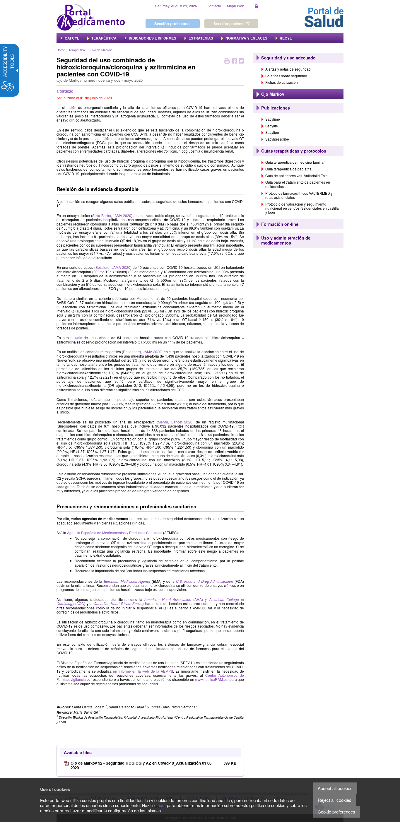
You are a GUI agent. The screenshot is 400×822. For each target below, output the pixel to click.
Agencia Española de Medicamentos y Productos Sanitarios (114, 532)
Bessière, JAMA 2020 (112, 267)
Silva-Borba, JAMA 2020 (111, 215)
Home (61, 50)
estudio (76, 337)
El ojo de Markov (100, 50)
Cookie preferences (336, 812)
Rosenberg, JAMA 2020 (142, 351)
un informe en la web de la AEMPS (143, 671)
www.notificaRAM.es (211, 679)
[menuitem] (70, 38)
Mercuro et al (147, 298)
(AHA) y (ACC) (150, 601)
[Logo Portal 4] (91, 16)
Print (227, 61)
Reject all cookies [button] (334, 800)
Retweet (241, 61)
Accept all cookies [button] (335, 788)
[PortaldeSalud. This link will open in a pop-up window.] (324, 16)
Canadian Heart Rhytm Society (119, 603)
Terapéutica (77, 50)
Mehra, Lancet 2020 (175, 421)
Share (234, 61)
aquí (162, 805)
